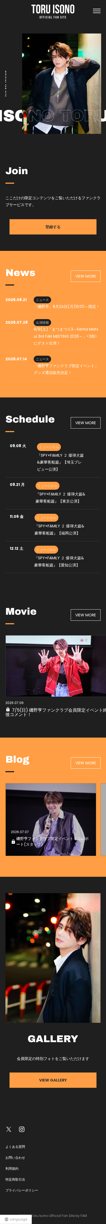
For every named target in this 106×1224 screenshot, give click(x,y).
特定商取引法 (15, 1179)
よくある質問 (15, 1146)
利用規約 (11, 1168)
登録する (53, 227)
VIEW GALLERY (53, 1080)
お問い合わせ (15, 1157)
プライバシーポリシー (21, 1190)
